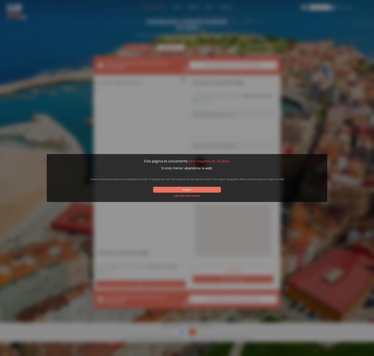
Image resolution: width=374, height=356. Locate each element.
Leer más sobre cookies (187, 195)
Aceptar (187, 189)
